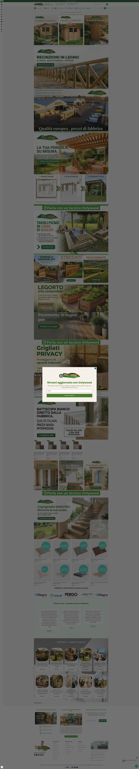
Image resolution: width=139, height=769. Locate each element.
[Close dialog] (95, 368)
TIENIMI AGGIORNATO (69, 395)
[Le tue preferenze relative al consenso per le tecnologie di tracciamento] (2, 767)
